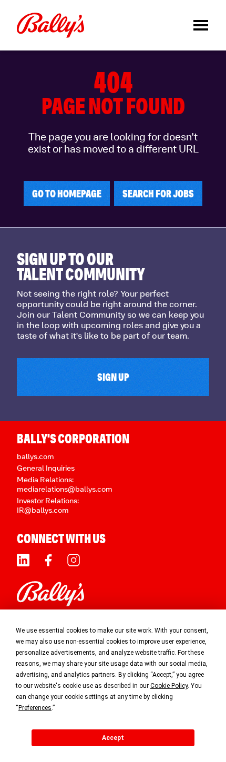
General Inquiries (46, 468)
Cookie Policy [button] (169, 685)
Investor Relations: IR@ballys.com (48, 505)
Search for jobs (158, 193)
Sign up (113, 377)
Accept (113, 737)
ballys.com (35, 456)
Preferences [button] (35, 708)
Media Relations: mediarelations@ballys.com (64, 484)
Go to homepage (66, 193)
